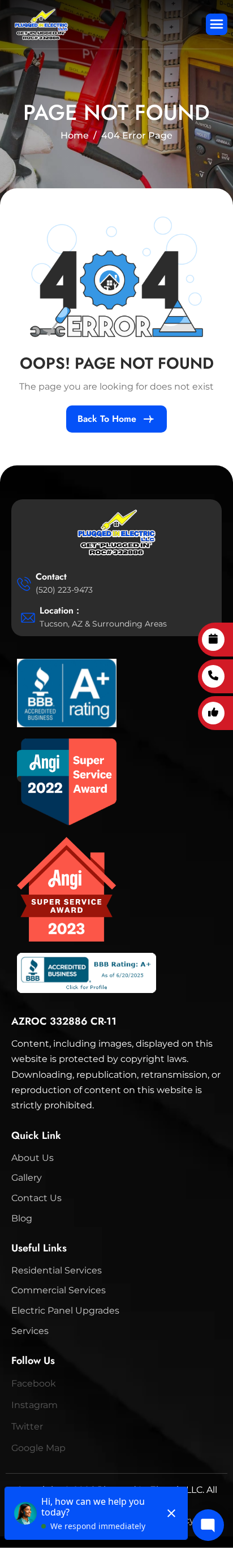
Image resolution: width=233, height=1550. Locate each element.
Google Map (38, 1448)
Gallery (26, 1177)
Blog (21, 1218)
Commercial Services (58, 1290)
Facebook (33, 1383)
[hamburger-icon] (216, 24)
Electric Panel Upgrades (65, 1310)
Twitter (27, 1426)
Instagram (34, 1405)
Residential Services (56, 1270)
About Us (32, 1157)
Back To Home (106, 418)
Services (30, 1331)
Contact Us (36, 1198)
